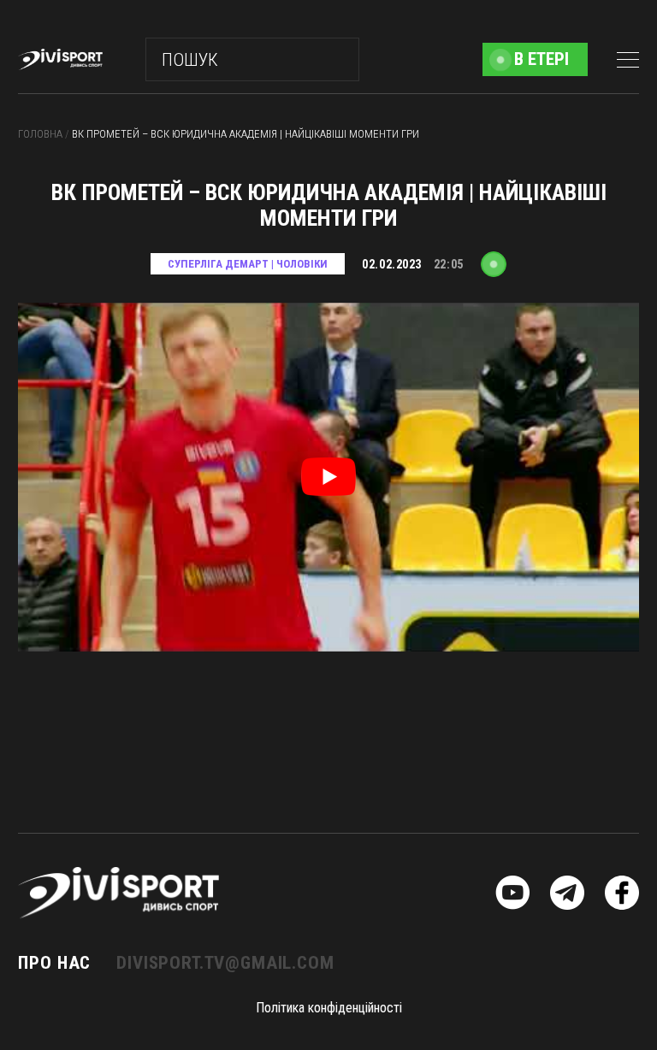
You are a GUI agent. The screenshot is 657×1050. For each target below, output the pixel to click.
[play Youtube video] (328, 477)
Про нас (54, 963)
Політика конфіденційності (329, 1008)
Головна (41, 133)
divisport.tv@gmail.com (225, 963)
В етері (541, 59)
